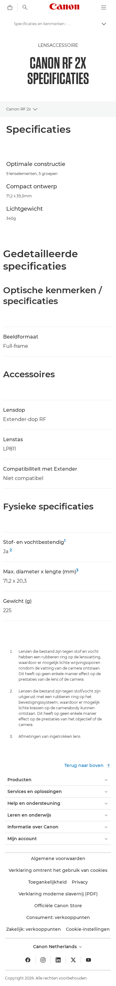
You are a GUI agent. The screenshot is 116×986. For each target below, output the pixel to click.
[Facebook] (27, 959)
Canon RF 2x (18, 108)
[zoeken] (25, 7)
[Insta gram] (43, 959)
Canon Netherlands (55, 946)
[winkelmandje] (10, 7)
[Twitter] (73, 959)
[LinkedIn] (58, 959)
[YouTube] (88, 959)
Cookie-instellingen (88, 929)
